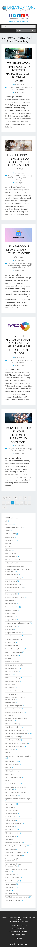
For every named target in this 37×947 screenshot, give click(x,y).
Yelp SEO (8, 890)
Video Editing (9, 826)
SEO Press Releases (12, 764)
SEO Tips (8, 768)
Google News (9, 629)
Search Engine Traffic (12, 740)
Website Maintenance (12, 877)
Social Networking (11, 795)
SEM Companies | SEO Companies (16, 743)
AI (6, 521)
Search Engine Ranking (13, 737)
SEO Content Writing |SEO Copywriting (18, 756)
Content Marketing (11, 574)
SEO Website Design (12, 771)
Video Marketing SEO (12, 833)
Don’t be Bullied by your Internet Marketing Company (18, 435)
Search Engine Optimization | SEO (16, 733)
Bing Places (9, 547)
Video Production (18, 935)
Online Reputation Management (16, 691)
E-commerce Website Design (15, 597)
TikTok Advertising (11, 810)
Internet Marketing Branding (15, 649)
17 (8, 502)
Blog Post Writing (11, 556)
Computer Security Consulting (15, 566)
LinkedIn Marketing (11, 655)
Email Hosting (10, 600)
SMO (7, 780)
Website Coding (10, 849)
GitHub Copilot (10, 616)
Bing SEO (8, 550)
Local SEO (8, 658)
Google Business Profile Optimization (17, 623)
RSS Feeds (9, 715)
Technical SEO (10, 807)
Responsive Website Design (14, 712)
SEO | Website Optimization (14, 746)
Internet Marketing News (13, 652)
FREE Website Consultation (19, 18)
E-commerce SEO (11, 594)
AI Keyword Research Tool (13, 527)
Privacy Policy (14, 921)
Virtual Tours (9, 839)
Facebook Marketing (12, 607)
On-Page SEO (10, 687)
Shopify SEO (9, 774)
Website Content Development (15, 852)
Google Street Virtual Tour (14, 639)
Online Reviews (10, 694)
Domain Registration (18, 925)
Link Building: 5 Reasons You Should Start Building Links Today (18, 162)
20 (21, 502)
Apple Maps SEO (10, 540)
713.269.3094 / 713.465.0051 (19, 21)
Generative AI (10, 613)
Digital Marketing (11, 581)
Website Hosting (10, 874)
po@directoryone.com (18, 944)
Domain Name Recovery (13, 584)
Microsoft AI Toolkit (11, 671)
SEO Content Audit (11, 753)
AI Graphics (9, 524)
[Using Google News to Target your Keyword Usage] (18, 241)
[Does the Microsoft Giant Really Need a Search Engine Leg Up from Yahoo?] (18, 331)
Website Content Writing (13, 855)
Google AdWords (11, 620)
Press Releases (10, 702)
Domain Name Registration (14, 587)
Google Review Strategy (13, 636)
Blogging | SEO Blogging (13, 560)
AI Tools (7, 530)
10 (25, 498)
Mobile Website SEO (12, 681)
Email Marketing (10, 603)
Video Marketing (10, 830)
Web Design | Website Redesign (16, 846)
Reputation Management (13, 706)
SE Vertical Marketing (12, 724)
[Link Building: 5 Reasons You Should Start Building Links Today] (18, 150)
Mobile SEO (9, 674)
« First (15, 498)
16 (3, 502)
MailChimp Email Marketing (14, 665)
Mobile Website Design (13, 678)
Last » (4, 507)
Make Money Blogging (12, 668)
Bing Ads (8, 543)
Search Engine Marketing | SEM (15, 730)
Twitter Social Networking (13, 823)
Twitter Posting (10, 820)
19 (17, 502)
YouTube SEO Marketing (13, 900)
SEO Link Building (11, 761)
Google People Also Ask (13, 633)
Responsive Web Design (13, 709)
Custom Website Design (13, 578)
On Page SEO (10, 684)
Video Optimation (11, 836)
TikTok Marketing (11, 813)
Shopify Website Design (13, 777)
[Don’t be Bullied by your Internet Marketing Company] (18, 423)
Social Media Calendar (12, 784)
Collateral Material (11, 563)
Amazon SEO (9, 537)
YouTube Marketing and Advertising (17, 897)
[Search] (33, 30)
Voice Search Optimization (14, 842)
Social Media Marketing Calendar (16, 792)
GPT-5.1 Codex (10, 642)
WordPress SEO (10, 884)
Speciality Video (10, 804)
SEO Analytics (10, 749)
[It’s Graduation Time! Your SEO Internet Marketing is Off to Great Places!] (18, 58)
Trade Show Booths (11, 817)
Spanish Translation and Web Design (17, 799)
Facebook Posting (11, 610)
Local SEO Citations (12, 662)
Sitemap (25, 921)
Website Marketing (11, 881)
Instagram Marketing (12, 645)
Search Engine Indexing (13, 727)
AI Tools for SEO (10, 534)
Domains (8, 591)
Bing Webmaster (11, 553)
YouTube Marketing (11, 894)
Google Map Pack (11, 626)
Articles (18, 938)
